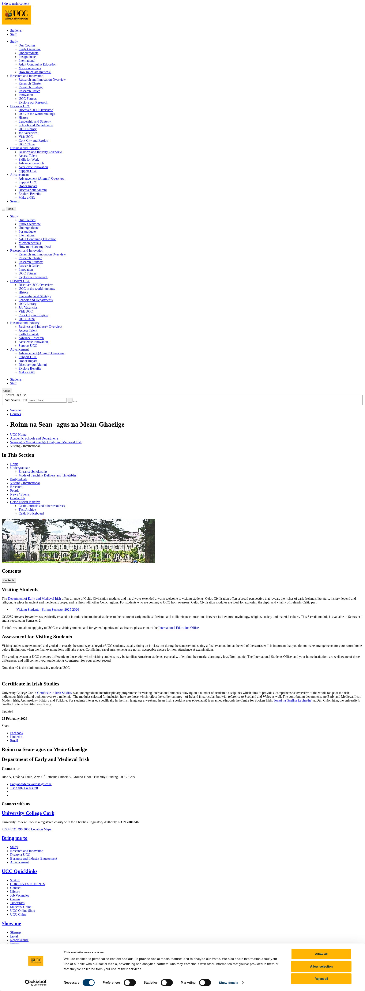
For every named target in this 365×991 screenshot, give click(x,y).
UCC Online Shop (22, 910)
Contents (8, 580)
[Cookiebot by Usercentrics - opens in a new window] (35, 983)
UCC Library (28, 129)
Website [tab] (15, 410)
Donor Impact (28, 186)
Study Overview (30, 49)
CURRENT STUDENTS (27, 884)
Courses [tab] (15, 414)
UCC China (27, 144)
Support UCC (28, 171)
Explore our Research (33, 102)
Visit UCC (26, 136)
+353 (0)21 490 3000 (16, 829)
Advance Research (31, 163)
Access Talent (28, 155)
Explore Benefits (30, 193)
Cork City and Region (33, 140)
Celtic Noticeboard (31, 513)
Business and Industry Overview (40, 152)
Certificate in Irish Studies (54, 693)
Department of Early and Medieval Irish (34, 598)
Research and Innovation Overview (42, 79)
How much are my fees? (35, 72)
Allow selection (321, 966)
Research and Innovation (26, 851)
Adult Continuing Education (37, 64)
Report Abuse (19, 940)
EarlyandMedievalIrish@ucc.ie (31, 784)
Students (16, 30)
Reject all (321, 978)
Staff (13, 34)
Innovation (26, 95)
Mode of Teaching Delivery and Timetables (47, 475)
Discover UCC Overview (36, 110)
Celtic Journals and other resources (42, 506)
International (27, 60)
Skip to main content (15, 3)
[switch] (130, 982)
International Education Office (178, 627)
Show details (228, 982)
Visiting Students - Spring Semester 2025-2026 (47, 609)
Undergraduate (28, 53)
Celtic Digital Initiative (25, 502)
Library (15, 891)
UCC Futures (28, 98)
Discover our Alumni (33, 190)
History (24, 117)
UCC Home (18, 434)
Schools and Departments (36, 125)
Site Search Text (16, 400)
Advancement (19, 862)
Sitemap (15, 932)
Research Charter (30, 83)
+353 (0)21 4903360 (24, 788)
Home (14, 464)
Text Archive (27, 509)
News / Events (20, 494)
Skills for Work (29, 159)
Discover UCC (20, 854)
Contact (15, 888)
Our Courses (27, 45)
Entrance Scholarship (33, 471)
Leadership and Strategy (35, 121)
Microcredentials (30, 68)
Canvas (15, 899)
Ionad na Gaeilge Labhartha (292, 700)
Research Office (29, 91)
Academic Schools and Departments (34, 438)
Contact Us (17, 498)
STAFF (15, 880)
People (14, 490)
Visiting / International (25, 483)
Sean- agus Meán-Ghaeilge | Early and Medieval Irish (46, 442)
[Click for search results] (75, 401)
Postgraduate (27, 57)
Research (16, 487)
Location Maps (41, 829)
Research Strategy (31, 87)
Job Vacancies (28, 133)
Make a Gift (27, 197)
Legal (14, 936)
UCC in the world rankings (37, 114)
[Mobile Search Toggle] (3, 209)
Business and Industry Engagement (33, 858)
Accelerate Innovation (33, 167)
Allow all (321, 954)
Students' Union (20, 907)
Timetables (17, 903)
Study (14, 847)
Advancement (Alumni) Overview (41, 178)
